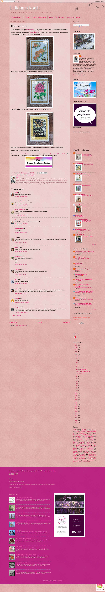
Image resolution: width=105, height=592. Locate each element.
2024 (76, 349)
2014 (76, 408)
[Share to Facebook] (45, 173)
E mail (27, 17)
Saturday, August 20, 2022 (21, 196)
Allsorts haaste (30, 29)
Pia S (16, 288)
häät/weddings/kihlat (78, 443)
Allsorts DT (19, 175)
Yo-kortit (82, 442)
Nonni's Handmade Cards (81, 219)
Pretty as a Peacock (86, 185)
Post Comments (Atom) (21, 325)
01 (77, 390)
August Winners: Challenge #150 (82, 253)
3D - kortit (89, 458)
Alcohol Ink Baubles (79, 216)
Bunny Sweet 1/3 (20, 546)
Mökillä (75, 449)
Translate (85, 27)
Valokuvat (93, 438)
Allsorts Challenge (34, 32)
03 (77, 385)
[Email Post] (37, 172)
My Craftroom (82, 458)
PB (74, 430)
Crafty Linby (78, 184)
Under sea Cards (80, 373)
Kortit (84, 430)
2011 (76, 415)
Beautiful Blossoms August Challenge (86, 221)
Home (40, 322)
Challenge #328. (79, 280)
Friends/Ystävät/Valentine (80, 438)
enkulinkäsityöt (19, 228)
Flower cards (26, 175)
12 (77, 356)
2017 (76, 402)
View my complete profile (79, 75)
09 (77, 362)
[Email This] (40, 173)
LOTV (90, 433)
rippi (83, 446)
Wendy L (17, 247)
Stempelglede (90, 446)
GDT (81, 451)
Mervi (82, 56)
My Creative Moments (80, 173)
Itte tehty (77, 153)
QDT (80, 461)
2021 (76, 393)
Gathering (18, 514)
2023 (76, 352)
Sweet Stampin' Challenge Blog (83, 269)
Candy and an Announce (21, 562)
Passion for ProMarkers (81, 298)
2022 (76, 354)
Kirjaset (81, 448)
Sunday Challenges (79, 264)
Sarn (16, 279)
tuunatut (75, 451)
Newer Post (13, 322)
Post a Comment (17, 315)
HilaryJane (17, 307)
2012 (76, 413)
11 (77, 358)
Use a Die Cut (78, 270)
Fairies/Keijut (82, 455)
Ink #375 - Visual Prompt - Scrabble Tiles (88, 196)
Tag (86, 451)
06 (77, 378)
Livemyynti (85, 452)
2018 (76, 399)
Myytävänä (75, 461)
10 (77, 360)
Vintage (94, 430)
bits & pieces (78, 215)
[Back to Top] (100, 587)
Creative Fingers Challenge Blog (83, 279)
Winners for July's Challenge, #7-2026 (83, 287)
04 (77, 383)
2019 (76, 397)
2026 (76, 345)
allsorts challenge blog (81, 274)
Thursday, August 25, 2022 (21, 312)
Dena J (16, 219)
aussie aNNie (78, 204)
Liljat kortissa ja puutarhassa (83, 371)
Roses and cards (80, 367)
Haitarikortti (18, 530)
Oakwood (52, 153)
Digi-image (76, 434)
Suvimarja (84, 460)
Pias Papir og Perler (80, 194)
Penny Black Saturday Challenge (82, 441)
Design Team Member (56, 17)
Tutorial (75, 458)
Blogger (60, 580)
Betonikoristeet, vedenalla (22, 505)
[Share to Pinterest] (46, 173)
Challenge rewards (73, 17)
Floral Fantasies (79, 163)
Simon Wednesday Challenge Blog (84, 291)
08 (77, 365)
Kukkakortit (32, 175)
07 (77, 376)
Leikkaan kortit (24, 7)
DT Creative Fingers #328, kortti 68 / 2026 (87, 155)
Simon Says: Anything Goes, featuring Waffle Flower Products (83, 293)
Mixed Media (90, 448)
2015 (76, 406)
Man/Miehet (86, 434)
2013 (76, 411)
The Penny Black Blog (80, 229)
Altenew (91, 451)
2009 (76, 420)
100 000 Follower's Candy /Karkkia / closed (26, 554)
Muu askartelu (89, 439)
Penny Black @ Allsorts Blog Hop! (24, 497)
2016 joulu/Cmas (91, 443)
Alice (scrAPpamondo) (20, 201)
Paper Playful (78, 263)
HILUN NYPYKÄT (79, 234)
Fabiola (17, 298)
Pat (15, 237)
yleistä (94, 434)
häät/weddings (90, 442)
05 (77, 381)
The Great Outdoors (86, 175)
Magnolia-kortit (89, 436)
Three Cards (19, 570)
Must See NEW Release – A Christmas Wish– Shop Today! (83, 231)
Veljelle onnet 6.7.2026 (87, 236)
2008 (76, 422)
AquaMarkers (91, 460)
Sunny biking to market (21, 522)
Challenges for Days (80, 257)
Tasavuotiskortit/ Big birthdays (83, 445)
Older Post (66, 322)
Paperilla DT (91, 457)
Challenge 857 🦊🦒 (79, 275)
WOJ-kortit (76, 452)
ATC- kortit (79, 439)
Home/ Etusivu (16, 17)
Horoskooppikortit (85, 461)
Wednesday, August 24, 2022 (22, 302)
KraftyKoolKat (18, 256)
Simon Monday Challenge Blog (83, 303)
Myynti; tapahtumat (39, 17)
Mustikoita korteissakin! (81, 369)
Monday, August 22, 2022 (21, 293)
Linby (16, 192)
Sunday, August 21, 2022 (21, 242)
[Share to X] (43, 173)
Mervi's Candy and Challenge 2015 (24, 538)
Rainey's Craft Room (20, 209)
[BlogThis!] (42, 173)
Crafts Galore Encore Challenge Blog (84, 251)
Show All (94, 244)
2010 (76, 418)
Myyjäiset (83, 454)
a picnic (84, 206)
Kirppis (78, 460)
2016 (76, 404)
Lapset (75, 448)
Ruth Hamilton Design (62, 153)
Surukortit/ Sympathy (86, 449)
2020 (76, 395)
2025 (76, 347)
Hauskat (78, 436)
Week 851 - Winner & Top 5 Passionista (84, 299)
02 (77, 388)
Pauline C (17, 269)
